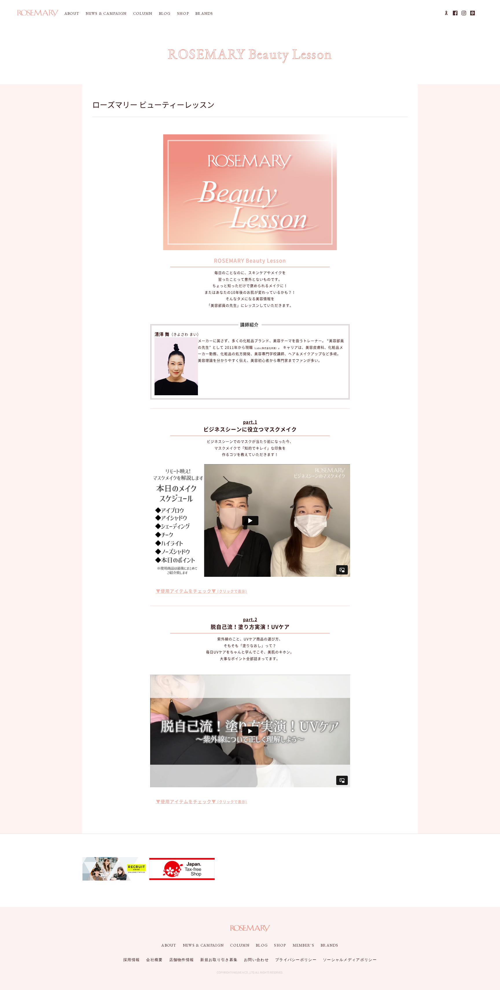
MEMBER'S (303, 945)
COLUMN (142, 13)
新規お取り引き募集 (219, 959)
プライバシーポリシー (296, 959)
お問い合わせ (256, 959)
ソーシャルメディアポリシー (350, 959)
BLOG (165, 13)
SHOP (183, 13)
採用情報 (131, 959)
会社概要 (154, 959)
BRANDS (204, 13)
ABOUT (72, 13)
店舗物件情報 (181, 959)
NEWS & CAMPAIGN (106, 13)
